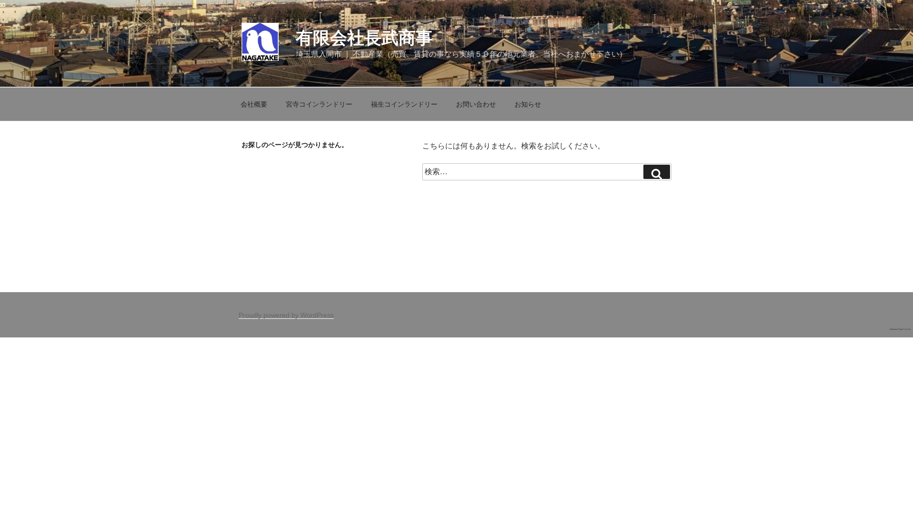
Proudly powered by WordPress (286, 315)
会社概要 (254, 104)
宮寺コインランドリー (319, 104)
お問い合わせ (476, 104)
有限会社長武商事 (364, 38)
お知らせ (528, 104)
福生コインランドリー (404, 104)
